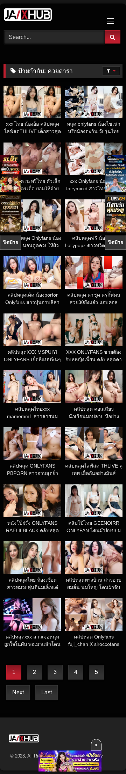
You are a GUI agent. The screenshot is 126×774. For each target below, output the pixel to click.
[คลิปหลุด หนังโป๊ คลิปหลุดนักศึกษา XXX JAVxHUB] (52, 16)
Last (46, 692)
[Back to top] (104, 753)
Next (18, 692)
